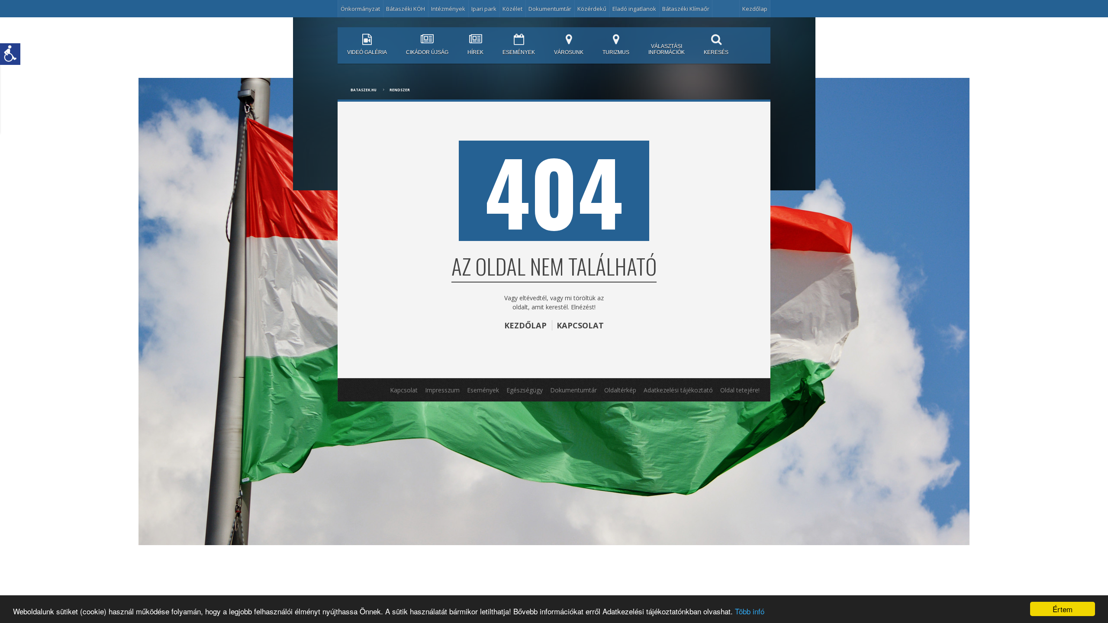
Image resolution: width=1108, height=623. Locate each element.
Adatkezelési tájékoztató (678, 390)
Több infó (749, 611)
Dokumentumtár (549, 9)
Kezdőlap (754, 9)
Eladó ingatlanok (634, 9)
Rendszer (400, 89)
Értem (1063, 609)
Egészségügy (524, 390)
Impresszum (442, 390)
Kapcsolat (404, 390)
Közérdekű (591, 9)
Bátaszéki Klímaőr (685, 9)
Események (483, 390)
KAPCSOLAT (580, 325)
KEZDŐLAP (525, 325)
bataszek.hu (364, 89)
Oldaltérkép (620, 390)
